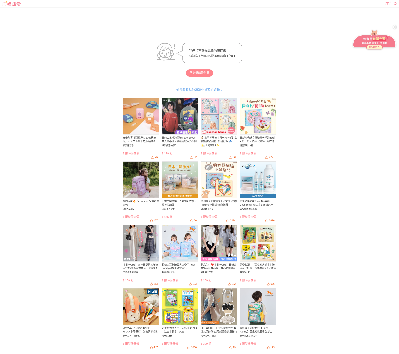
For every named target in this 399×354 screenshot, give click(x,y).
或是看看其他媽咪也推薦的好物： (199, 90)
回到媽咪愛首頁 (199, 72)
